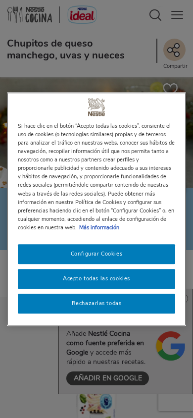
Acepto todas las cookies (96, 278)
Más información (99, 227)
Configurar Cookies (96, 254)
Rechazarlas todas (97, 303)
